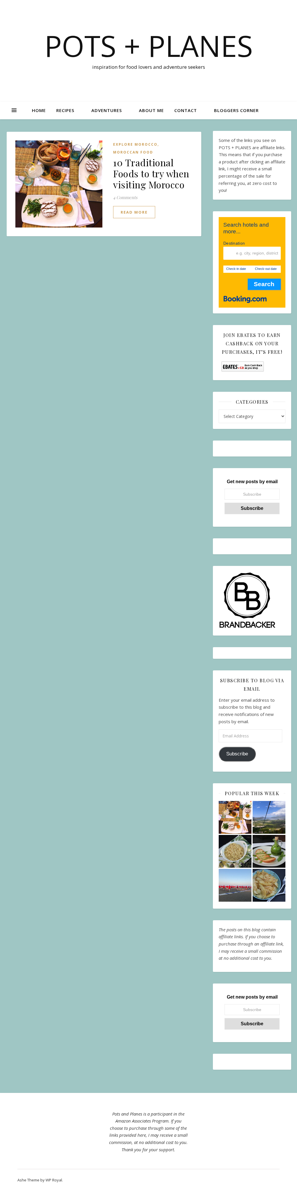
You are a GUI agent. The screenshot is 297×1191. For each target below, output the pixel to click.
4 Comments (125, 197)
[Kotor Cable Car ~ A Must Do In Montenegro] (269, 817)
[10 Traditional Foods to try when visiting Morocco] (235, 817)
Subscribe (237, 754)
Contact (185, 110)
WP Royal (54, 1180)
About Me (151, 110)
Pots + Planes (148, 45)
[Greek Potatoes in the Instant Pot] (269, 885)
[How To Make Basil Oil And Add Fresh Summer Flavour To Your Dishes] (269, 851)
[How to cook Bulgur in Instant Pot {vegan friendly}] (235, 851)
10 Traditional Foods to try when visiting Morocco (151, 173)
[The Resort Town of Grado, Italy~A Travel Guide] (235, 885)
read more (134, 212)
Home (39, 110)
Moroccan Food (133, 152)
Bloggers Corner (236, 110)
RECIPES (65, 110)
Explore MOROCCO (135, 144)
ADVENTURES (106, 110)
